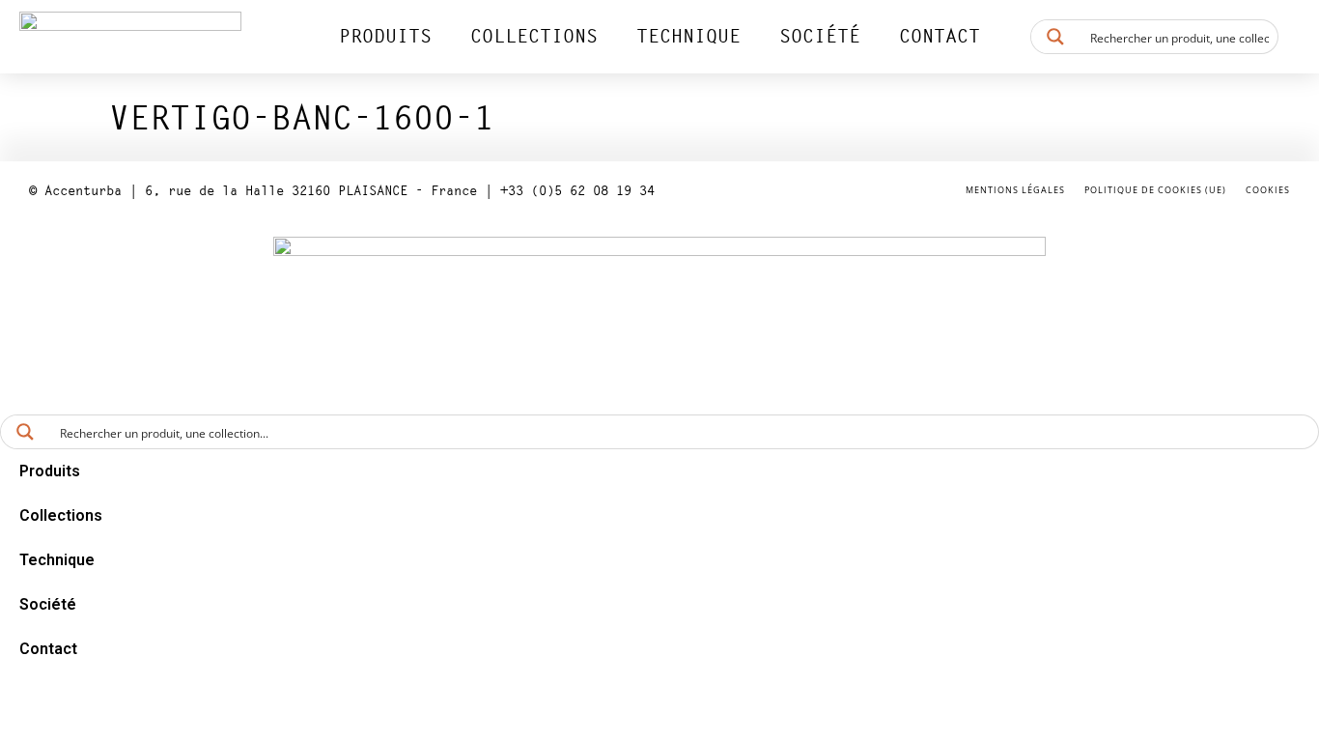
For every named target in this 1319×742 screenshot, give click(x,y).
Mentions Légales (1015, 190)
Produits (385, 36)
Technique (688, 36)
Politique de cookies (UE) (1155, 190)
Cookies (1268, 190)
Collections (534, 36)
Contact (939, 36)
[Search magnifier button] (1055, 36)
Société (819, 36)
